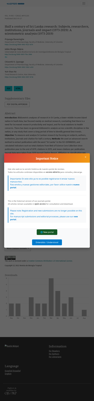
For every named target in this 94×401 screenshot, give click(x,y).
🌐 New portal (47, 232)
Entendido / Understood (47, 242)
